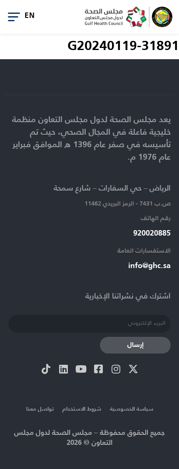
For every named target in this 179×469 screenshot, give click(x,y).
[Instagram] (116, 369)
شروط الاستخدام (81, 409)
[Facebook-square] (98, 369)
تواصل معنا (40, 409)
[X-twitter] (133, 369)
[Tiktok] (46, 369)
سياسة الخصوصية (131, 409)
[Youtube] (81, 369)
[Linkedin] (63, 369)
